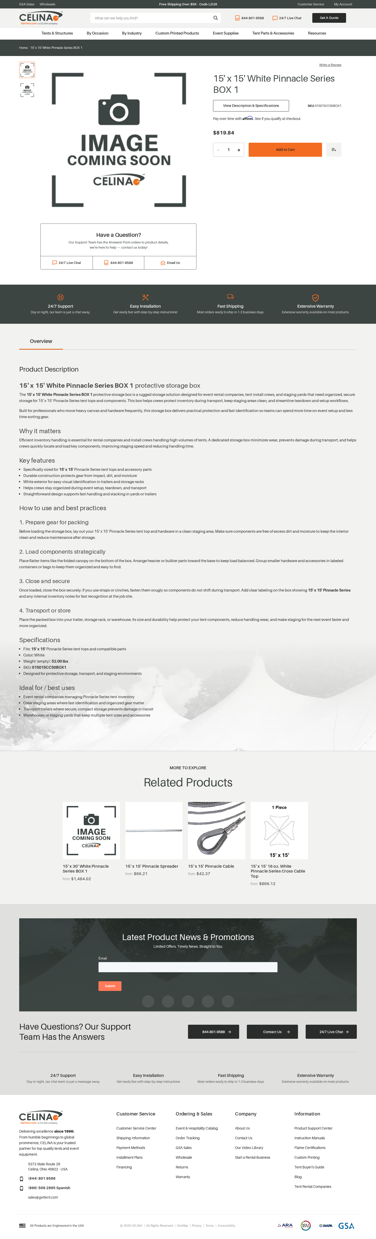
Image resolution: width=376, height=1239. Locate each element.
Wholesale (47, 4)
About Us (242, 1128)
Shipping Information (133, 1138)
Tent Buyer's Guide (309, 1167)
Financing (124, 1167)
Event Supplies (226, 33)
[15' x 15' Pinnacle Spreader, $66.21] (154, 830)
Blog (298, 1177)
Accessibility (226, 1225)
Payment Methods (130, 1147)
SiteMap (182, 1225)
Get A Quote (329, 18)
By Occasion (97, 33)
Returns (182, 1167)
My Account (343, 4)
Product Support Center (313, 1128)
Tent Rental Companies (312, 1186)
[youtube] (188, 1001)
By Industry (132, 33)
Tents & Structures (57, 33)
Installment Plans (129, 1157)
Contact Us (272, 1032)
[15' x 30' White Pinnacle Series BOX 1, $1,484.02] (91, 830)
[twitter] (228, 1001)
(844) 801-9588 (42, 1178)
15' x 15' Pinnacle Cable (211, 866)
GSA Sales (26, 4)
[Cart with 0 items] (354, 18)
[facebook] (148, 1001)
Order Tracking (188, 1138)
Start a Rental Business (252, 1157)
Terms (209, 1225)
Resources (317, 33)
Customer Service (311, 4)
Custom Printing (307, 1157)
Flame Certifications (309, 1147)
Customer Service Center (136, 1128)
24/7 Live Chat (290, 18)
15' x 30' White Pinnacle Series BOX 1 (86, 869)
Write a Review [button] (330, 65)
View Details (91, 846)
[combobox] (155, 18)
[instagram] (168, 1001)
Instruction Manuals (309, 1138)
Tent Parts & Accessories (273, 33)
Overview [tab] (41, 341)
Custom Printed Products (177, 33)
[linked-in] (208, 1001)
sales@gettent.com (43, 1197)
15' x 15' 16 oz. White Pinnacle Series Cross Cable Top (278, 871)
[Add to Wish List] (333, 150)
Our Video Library (249, 1147)
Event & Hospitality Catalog (197, 1128)
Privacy (197, 1225)
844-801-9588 (252, 18)
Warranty (183, 1177)
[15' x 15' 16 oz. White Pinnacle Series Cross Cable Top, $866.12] (279, 830)
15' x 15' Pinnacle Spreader (151, 866)
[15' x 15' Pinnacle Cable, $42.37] (216, 830)
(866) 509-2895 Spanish (49, 1188)
